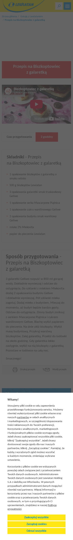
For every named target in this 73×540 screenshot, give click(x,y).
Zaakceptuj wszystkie (36, 517)
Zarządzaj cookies (37, 524)
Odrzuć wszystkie (36, 531)
